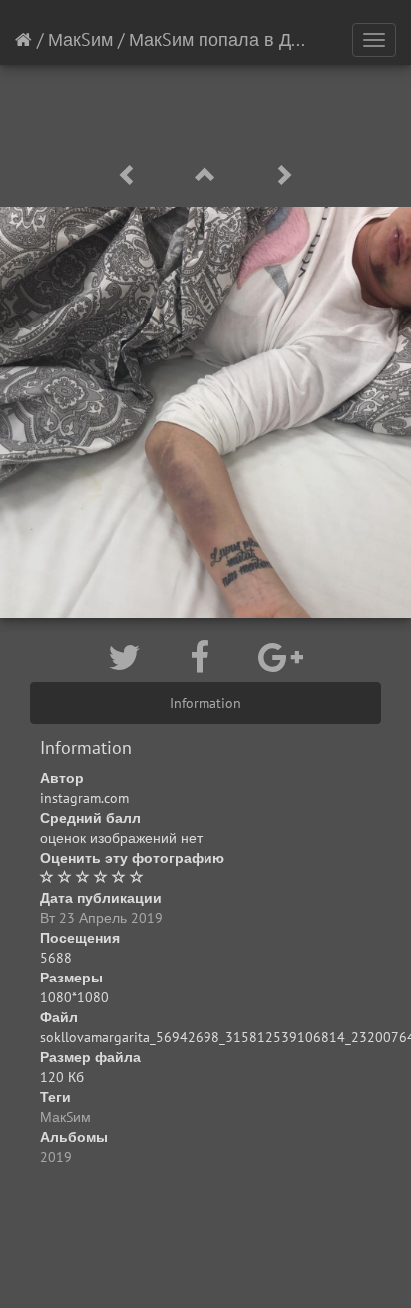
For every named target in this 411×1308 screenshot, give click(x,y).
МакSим (80, 39)
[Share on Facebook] (204, 657)
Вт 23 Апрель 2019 (101, 918)
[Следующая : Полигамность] (283, 175)
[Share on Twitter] (129, 657)
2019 (56, 1157)
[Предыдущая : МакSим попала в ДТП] (131, 175)
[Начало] (23, 39)
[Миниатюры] (208, 175)
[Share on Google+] (280, 657)
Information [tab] (205, 703)
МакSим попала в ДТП (222, 39)
